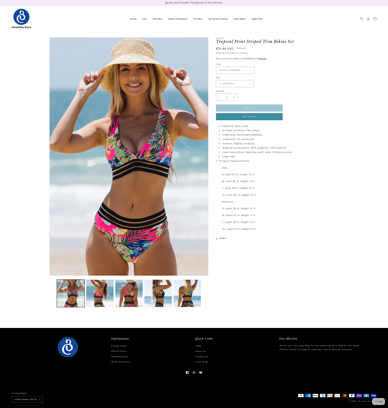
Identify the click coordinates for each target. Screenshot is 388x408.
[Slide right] (205, 293)
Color (218, 64)
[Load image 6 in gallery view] (187, 293)
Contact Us (201, 356)
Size (218, 78)
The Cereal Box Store (366, 401)
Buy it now (249, 117)
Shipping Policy (119, 356)
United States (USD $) (26, 399)
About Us (200, 351)
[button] (361, 18)
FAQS (198, 346)
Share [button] (222, 238)
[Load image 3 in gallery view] (129, 293)
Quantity (220, 91)
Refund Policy (119, 351)
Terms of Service (120, 362)
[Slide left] (52, 293)
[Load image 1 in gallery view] (70, 293)
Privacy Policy (119, 346)
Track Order (202, 362)
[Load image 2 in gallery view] (100, 293)
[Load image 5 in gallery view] (158, 293)
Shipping (220, 53)
